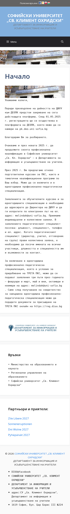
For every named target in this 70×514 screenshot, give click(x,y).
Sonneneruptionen (20, 424)
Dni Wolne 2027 (18, 429)
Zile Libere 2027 (18, 418)
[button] (62, 42)
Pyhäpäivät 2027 (19, 435)
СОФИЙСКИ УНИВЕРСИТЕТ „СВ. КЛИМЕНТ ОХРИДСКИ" (35, 18)
